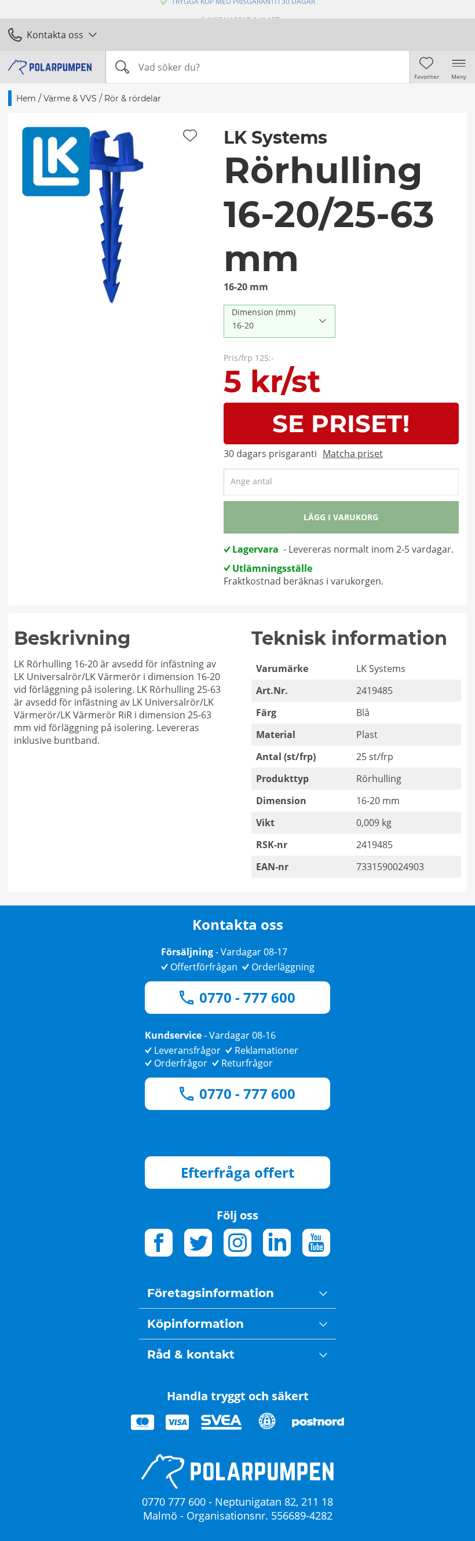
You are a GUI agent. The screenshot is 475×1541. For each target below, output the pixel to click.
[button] (111, 216)
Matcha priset (353, 453)
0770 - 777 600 (247, 997)
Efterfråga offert (237, 1172)
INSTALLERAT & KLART (243, 9)
